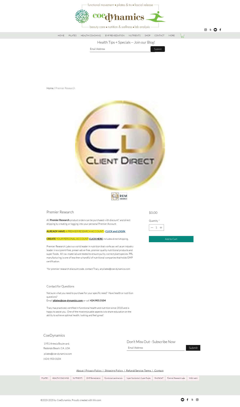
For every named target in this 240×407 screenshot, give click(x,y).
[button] (147, 35)
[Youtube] (215, 29)
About (80, 370)
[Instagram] (205, 29)
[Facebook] (220, 29)
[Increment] (161, 228)
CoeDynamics (54, 335)
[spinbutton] (156, 228)
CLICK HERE (96, 238)
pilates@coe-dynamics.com (68, 300)
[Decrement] (151, 228)
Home (50, 88)
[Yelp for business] (210, 29)
